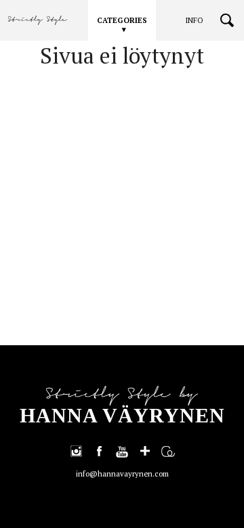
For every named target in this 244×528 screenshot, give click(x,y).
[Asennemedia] (168, 451)
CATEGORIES (122, 20)
